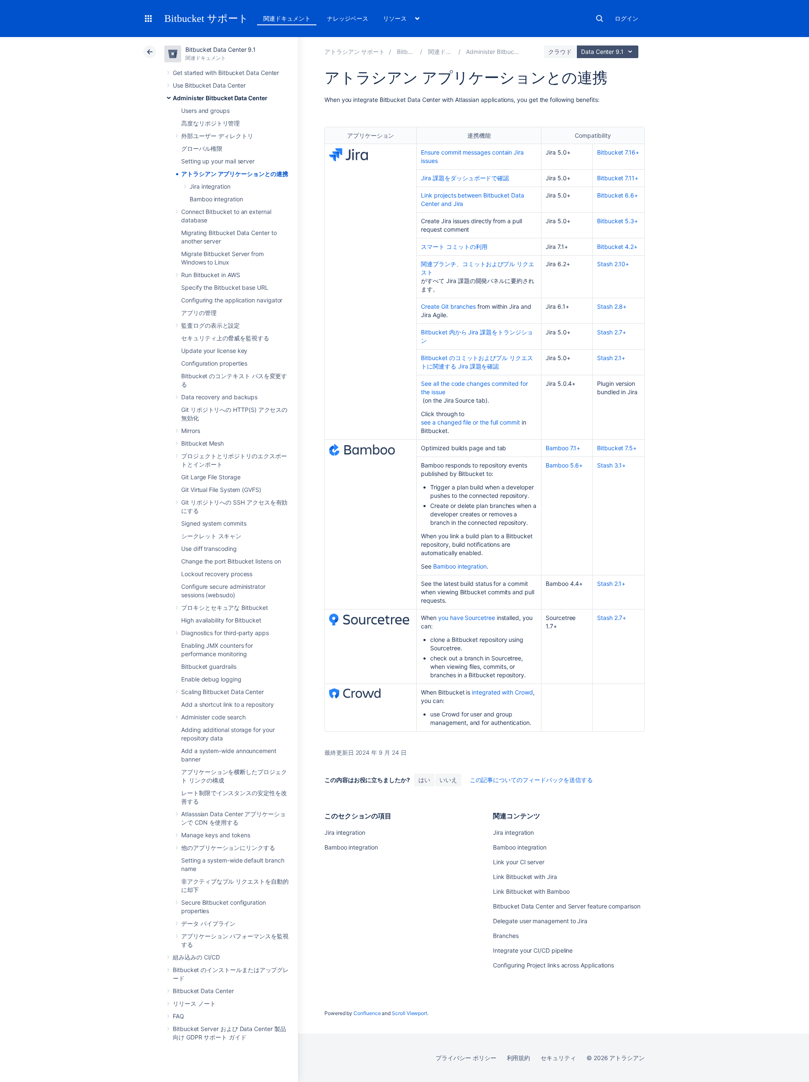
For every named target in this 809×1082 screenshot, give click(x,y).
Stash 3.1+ (611, 465)
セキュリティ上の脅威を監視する (225, 338)
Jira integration (210, 186)
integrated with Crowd (502, 692)
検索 (599, 18)
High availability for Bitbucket (221, 620)
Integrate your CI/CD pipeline (533, 950)
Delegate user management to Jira (540, 920)
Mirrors (190, 430)
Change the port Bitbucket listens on (231, 561)
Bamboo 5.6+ (564, 465)
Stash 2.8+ (612, 306)
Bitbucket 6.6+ (617, 195)
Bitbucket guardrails (208, 666)
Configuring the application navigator (231, 300)
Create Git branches (448, 306)
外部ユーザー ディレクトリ (217, 135)
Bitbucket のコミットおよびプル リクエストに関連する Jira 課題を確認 (477, 362)
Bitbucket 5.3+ (617, 220)
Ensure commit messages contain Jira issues (472, 156)
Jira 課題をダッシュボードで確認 (465, 178)
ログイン (626, 18)
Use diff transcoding (209, 548)
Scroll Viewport (409, 1013)
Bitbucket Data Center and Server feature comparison (566, 906)
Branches (505, 935)
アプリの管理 (199, 312)
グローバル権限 (201, 148)
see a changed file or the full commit (470, 422)
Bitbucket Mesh (202, 443)
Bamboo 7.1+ (563, 448)
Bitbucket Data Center (203, 990)
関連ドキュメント (286, 18)
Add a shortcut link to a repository (227, 704)
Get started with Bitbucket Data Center (226, 72)
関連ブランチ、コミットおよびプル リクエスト (477, 268)
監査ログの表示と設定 (210, 325)
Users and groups (205, 110)
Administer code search (213, 717)
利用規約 (518, 1057)
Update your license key (214, 350)
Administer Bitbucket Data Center (220, 98)
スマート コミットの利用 (454, 246)
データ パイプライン (208, 923)
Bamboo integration (216, 199)
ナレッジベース (347, 18)
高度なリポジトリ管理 (210, 123)
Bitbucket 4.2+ (617, 246)
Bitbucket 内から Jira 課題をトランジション (477, 336)
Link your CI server (518, 862)
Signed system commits (213, 523)
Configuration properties (214, 363)
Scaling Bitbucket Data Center (222, 691)
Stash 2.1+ (611, 357)
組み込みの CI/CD (196, 957)
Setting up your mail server (217, 161)
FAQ (178, 1016)
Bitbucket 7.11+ (617, 178)
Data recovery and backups (219, 397)
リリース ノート (194, 1003)
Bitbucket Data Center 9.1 (220, 49)
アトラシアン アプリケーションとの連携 (234, 173)
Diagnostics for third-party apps (225, 632)
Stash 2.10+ (613, 263)
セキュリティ (558, 1057)
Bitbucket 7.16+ (618, 152)
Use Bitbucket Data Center (209, 85)
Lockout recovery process (216, 573)
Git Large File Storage (210, 477)
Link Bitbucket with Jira (525, 876)
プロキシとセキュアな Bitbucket (224, 607)
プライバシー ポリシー (466, 1057)
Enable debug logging (211, 679)
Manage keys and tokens (215, 835)
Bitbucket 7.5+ (617, 448)
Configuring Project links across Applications (553, 965)
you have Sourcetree (466, 617)
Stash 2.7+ (611, 332)
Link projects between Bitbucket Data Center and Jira (472, 199)
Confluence (367, 1013)
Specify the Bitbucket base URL (224, 287)
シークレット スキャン (211, 536)
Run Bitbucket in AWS (210, 274)
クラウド (560, 51)
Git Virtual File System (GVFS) (221, 489)
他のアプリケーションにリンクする (228, 847)
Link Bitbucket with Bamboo (531, 891)
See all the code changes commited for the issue (474, 387)
